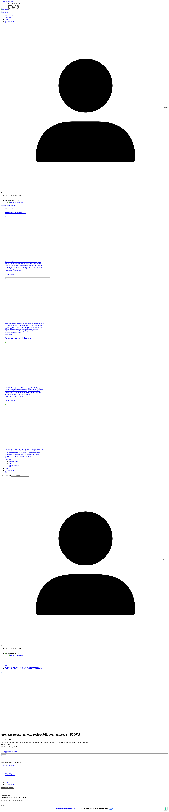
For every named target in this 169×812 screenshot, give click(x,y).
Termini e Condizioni (8, 788)
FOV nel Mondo (14, 461)
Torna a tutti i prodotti (7, 765)
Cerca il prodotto (6, 475)
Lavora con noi (9, 21)
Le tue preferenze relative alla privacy (93, 809)
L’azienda (8, 18)
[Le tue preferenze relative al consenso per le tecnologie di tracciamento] (165, 808)
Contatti (7, 19)
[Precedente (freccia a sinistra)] (1, 805)
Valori (10, 467)
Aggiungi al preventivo (11, 752)
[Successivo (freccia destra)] (3, 805)
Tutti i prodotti (9, 16)
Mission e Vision (14, 465)
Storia (10, 463)
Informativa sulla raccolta (65, 809)
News (6, 23)
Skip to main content (7, 1)
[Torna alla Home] (10, 9)
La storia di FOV (10, 775)
